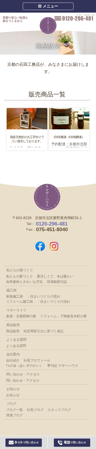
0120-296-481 (74, 18)
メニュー (50, 6)
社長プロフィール (37, 360)
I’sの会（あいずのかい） (24, 365)
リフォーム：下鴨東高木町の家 (63, 316)
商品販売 (12, 331)
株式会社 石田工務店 (47, 197)
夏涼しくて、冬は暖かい (55, 276)
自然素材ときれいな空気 (24, 282)
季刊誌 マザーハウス (62, 365)
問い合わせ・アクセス (22, 380)
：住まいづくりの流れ (43, 296)
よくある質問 (16, 346)
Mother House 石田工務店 (48, 25)
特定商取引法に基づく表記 (43, 331)
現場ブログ (14, 415)
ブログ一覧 (14, 410)
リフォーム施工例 (19, 301)
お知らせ (12, 395)
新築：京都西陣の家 (21, 316)
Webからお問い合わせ (24, 442)
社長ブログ (35, 410)
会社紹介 (12, 360)
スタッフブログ (59, 410)
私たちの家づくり (19, 276)
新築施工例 (14, 296)
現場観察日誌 (57, 282)
